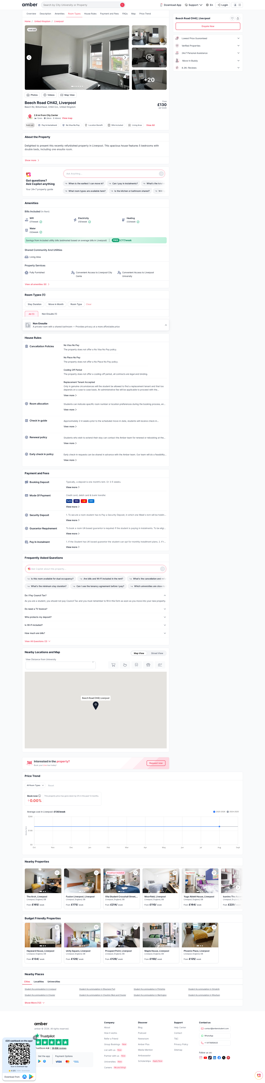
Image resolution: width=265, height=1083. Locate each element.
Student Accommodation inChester (40, 995)
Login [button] (224, 4)
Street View (157, 653)
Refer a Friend (111, 1038)
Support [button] (193, 4)
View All (150, 125)
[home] (29, 5)
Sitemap (178, 1049)
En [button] (211, 4)
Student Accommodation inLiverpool (40, 989)
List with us (109, 1050)
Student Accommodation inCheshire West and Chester (102, 995)
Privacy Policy (181, 1044)
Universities (110, 1061)
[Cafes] (125, 665)
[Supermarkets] (113, 665)
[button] (35, 1037)
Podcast (142, 1033)
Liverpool (58, 21)
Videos (51, 95)
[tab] (27, 982)
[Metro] (136, 665)
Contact (178, 1033)
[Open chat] (259, 1077)
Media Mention (145, 1049)
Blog (140, 1027)
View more (71, 487)
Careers (108, 1067)
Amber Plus (143, 1044)
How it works (110, 1033)
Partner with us (111, 1055)
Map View (69, 95)
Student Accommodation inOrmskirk (204, 989)
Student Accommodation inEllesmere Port (97, 989)
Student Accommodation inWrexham (204, 995)
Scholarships (144, 1061)
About (107, 1027)
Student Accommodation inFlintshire (149, 989)
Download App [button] (172, 4)
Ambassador (144, 1055)
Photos (34, 95)
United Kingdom (42, 21)
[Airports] (160, 665)
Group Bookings (112, 1044)
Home (28, 21)
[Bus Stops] (148, 665)
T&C (176, 1038)
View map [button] (67, 118)
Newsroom (143, 1038)
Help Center (180, 1027)
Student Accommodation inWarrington (150, 995)
